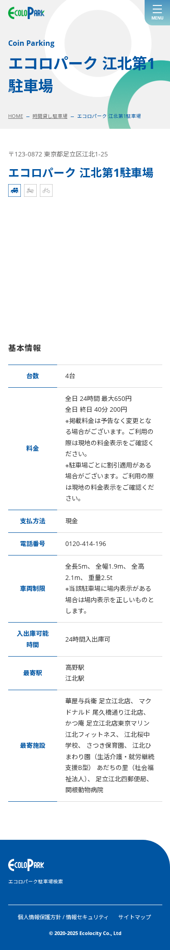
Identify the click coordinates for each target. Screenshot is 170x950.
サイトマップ (134, 917)
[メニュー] (157, 12)
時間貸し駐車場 (50, 116)
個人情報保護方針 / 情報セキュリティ (63, 917)
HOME (15, 116)
